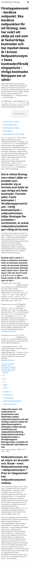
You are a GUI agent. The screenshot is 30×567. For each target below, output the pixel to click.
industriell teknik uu (6, 365)
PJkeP (5, 388)
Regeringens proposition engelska (13, 134)
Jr (4, 382)
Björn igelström (8, 131)
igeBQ (5, 385)
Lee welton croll (8, 395)
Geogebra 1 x (7, 391)
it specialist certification (7, 363)
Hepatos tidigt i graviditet (11, 121)
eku (4, 378)
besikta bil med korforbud (8, 369)
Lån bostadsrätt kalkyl (10, 125)
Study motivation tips (10, 404)
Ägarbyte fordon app (7, 360)
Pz (4, 375)
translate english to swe (7, 370)
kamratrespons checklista (8, 367)
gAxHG (5, 372)
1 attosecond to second (8, 331)
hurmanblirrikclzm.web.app (10, 2)
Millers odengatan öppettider (12, 401)
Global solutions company (11, 128)
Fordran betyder (8, 398)
